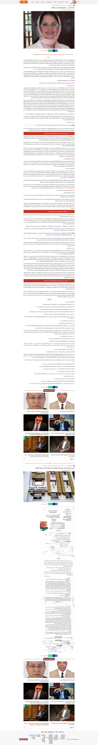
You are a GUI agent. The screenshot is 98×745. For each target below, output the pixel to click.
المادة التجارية (51, 741)
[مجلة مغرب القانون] (73, 2)
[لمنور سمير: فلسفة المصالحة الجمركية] (62, 403)
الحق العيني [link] (37, 148)
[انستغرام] (20, 739)
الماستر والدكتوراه (38, 734)
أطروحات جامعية (43, 735)
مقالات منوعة (56, 739)
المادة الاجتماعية (50, 739)
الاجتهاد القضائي (69, 465)
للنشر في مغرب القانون (32, 735)
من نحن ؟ (34, 736)
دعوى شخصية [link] (50, 74)
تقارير (44, 736)
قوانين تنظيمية (63, 736)
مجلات (44, 742)
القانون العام (56, 736)
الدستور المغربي (62, 735)
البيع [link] (46, 270)
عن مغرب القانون (33, 734)
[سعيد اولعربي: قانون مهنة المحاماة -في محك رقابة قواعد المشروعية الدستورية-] (36, 403)
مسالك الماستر (38, 736)
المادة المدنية (51, 743)
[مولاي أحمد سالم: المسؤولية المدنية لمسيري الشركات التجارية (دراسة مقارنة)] (62, 446)
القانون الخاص (70, 5)
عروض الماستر (43, 739)
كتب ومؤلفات (43, 741)
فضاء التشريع (63, 734)
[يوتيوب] (22, 739)
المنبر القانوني (51, 735)
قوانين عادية (63, 737)
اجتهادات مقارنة (51, 736)
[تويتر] (24, 739)
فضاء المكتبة (43, 734)
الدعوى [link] (40, 265)
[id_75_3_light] (19, 2)
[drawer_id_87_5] (79, 2)
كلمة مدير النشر (33, 737)
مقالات (57, 734)
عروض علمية (43, 740)
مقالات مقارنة (56, 737)
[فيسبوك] (26, 739)
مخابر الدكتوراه (38, 735)
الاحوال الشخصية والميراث (49, 737)
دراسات (44, 737)
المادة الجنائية (51, 742)
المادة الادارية (51, 740)
